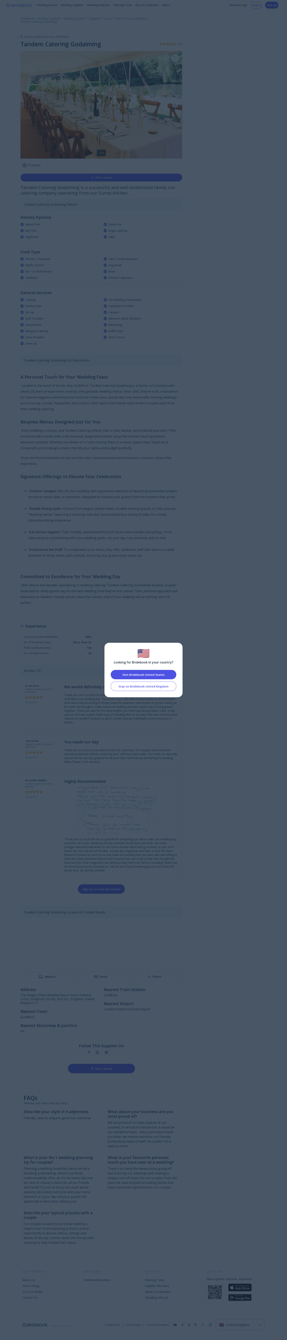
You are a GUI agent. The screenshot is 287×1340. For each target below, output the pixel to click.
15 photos (34, 165)
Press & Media (32, 1292)
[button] (175, 105)
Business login (238, 5)
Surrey (29, 36)
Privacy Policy (133, 1325)
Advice (166, 5)
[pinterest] (106, 1052)
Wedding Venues (47, 5)
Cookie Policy (112, 1325)
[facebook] (89, 1052)
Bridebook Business (97, 1280)
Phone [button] (157, 976)
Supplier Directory (157, 1286)
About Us (28, 1280)
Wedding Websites (98, 5)
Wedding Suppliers (72, 5)
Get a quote (103, 177)
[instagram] (97, 1052)
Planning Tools (122, 5)
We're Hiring (30, 1286)
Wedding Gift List (156, 1297)
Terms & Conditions (158, 1325)
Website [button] (50, 976)
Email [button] (103, 976)
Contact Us (29, 1297)
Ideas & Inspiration (147, 5)
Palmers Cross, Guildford (51, 36)
